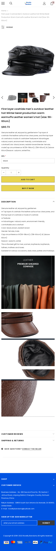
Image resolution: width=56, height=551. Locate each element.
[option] (28, 60)
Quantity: (5, 168)
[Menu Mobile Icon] (3, 3)
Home (3, 11)
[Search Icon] (11, 3)
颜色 (3, 156)
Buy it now (28, 188)
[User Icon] (44, 3)
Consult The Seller (31, 449)
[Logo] (28, 3)
